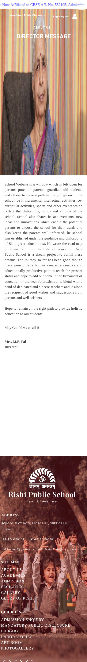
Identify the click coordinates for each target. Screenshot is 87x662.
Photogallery (17, 648)
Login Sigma (61, 16)
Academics (13, 575)
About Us (11, 570)
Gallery (10, 592)
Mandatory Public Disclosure (27, 15)
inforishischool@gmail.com (57, 549)
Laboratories (17, 637)
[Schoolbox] (74, 16)
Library (10, 631)
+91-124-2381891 (13, 539)
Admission (12, 581)
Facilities (12, 587)
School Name (20, 28)
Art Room (12, 642)
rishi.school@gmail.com (18, 549)
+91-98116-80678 (41, 539)
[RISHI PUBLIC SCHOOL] (42, 485)
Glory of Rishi (17, 598)
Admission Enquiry (22, 620)
